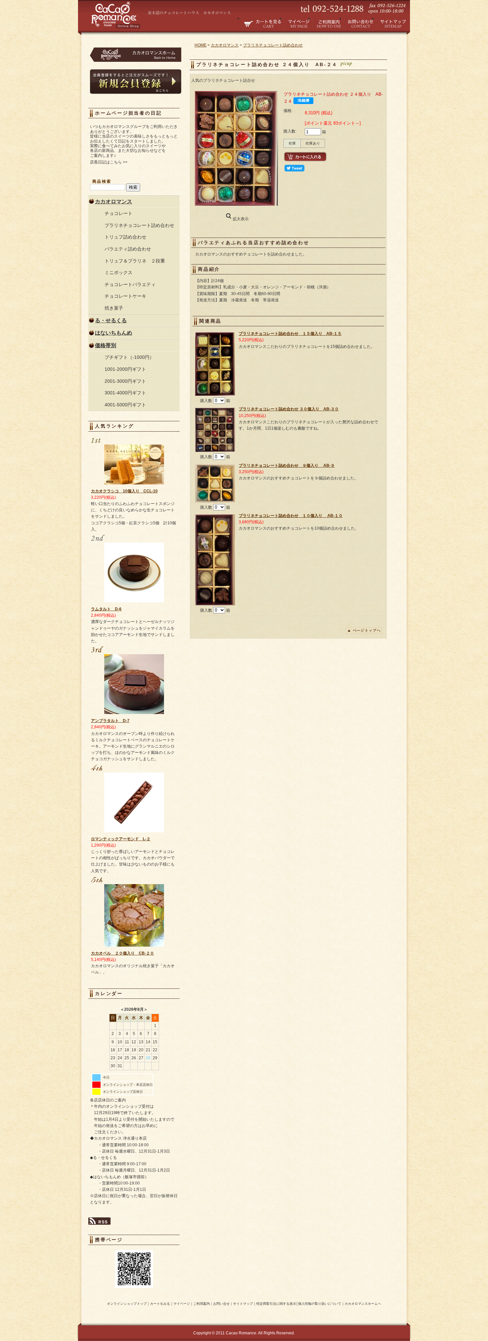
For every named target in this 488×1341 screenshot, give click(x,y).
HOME (200, 45)
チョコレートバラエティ (130, 284)
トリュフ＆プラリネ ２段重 (135, 260)
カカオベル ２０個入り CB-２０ (122, 953)
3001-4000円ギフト (125, 392)
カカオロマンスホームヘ (363, 1303)
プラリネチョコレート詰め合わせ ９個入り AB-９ (287, 465)
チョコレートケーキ (125, 296)
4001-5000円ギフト (125, 404)
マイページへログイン (299, 23)
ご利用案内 (328, 23)
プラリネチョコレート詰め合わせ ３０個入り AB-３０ (289, 409)
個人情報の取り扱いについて (319, 1303)
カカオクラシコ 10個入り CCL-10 (124, 491)
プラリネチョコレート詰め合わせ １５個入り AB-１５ (290, 333)
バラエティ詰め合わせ (128, 249)
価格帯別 (105, 345)
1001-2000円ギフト (125, 369)
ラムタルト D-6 (106, 609)
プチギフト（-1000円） (129, 357)
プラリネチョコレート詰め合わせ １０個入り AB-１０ (291, 515)
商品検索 (102, 181)
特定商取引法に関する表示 (276, 1303)
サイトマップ (393, 23)
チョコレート (118, 213)
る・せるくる (111, 320)
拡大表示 (241, 219)
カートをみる (263, 23)
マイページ (181, 1303)
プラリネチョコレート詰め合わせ (139, 225)
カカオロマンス (113, 201)
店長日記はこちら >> (108, 162)
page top (364, 630)
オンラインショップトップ (127, 1303)
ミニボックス (118, 272)
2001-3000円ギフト (125, 381)
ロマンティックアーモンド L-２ (120, 839)
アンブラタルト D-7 (110, 720)
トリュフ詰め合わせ (125, 237)
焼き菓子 (114, 308)
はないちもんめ (113, 333)
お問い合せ (360, 23)
